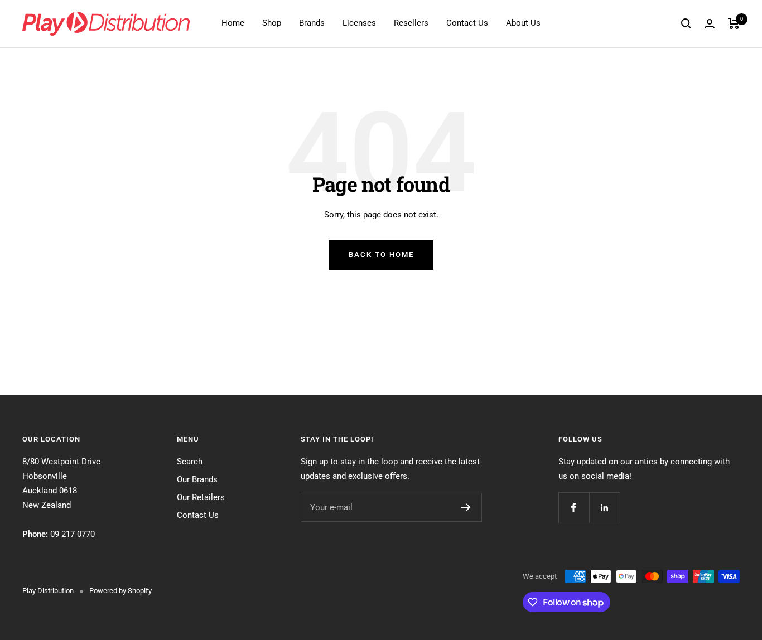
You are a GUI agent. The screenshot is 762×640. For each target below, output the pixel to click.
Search (189, 462)
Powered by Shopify (120, 590)
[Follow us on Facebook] (573, 507)
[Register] (466, 507)
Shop (271, 23)
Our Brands (197, 479)
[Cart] (734, 23)
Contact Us (467, 23)
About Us (523, 23)
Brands (312, 23)
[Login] (710, 23)
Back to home (381, 254)
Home (232, 23)
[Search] (686, 23)
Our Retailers (201, 497)
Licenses (359, 23)
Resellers (411, 23)
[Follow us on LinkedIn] (604, 507)
